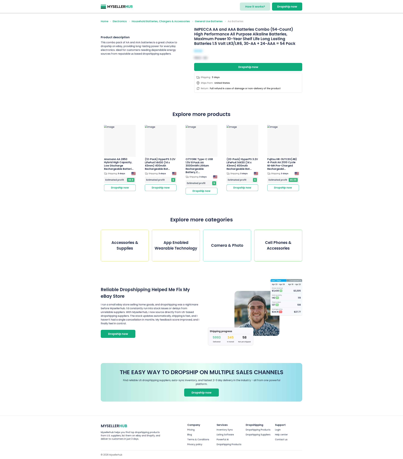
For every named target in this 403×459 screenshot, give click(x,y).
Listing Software (225, 434)
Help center (281, 434)
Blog (189, 434)
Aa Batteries (235, 21)
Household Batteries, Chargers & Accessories (161, 21)
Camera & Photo (227, 245)
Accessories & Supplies (124, 245)
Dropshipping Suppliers (258, 434)
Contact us (281, 439)
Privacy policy (194, 444)
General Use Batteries (209, 21)
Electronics (120, 21)
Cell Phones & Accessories (278, 245)
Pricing (191, 429)
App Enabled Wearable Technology (176, 245)
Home (104, 21)
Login (278, 429)
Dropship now (287, 6)
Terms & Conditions (198, 439)
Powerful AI (223, 439)
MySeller (114, 425)
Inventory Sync (225, 429)
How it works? (255, 6)
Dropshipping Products (229, 444)
